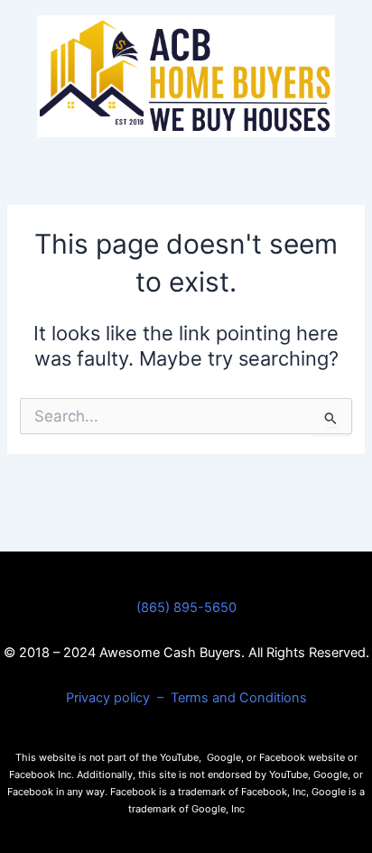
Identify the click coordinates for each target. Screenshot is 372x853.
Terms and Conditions (239, 698)
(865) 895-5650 (186, 607)
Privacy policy (109, 698)
